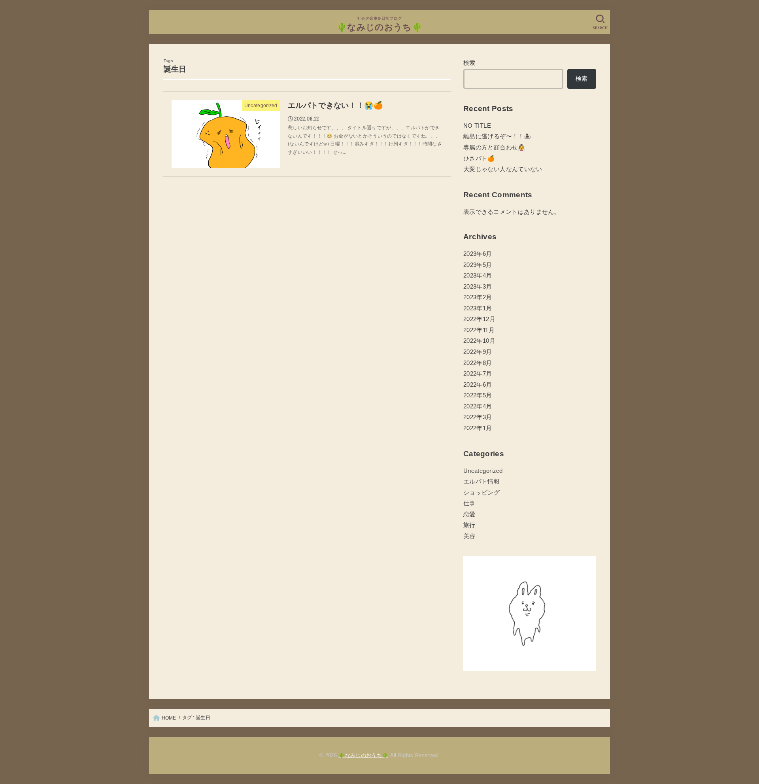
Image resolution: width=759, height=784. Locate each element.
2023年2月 (477, 297)
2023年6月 (477, 254)
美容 (469, 536)
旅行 (469, 525)
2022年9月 (477, 352)
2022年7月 (477, 373)
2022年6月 (477, 385)
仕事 (469, 503)
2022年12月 (479, 319)
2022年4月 (477, 406)
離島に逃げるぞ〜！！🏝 (497, 136)
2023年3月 (477, 286)
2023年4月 (477, 275)
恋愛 (469, 514)
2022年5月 (477, 395)
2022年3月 (477, 417)
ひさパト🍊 (479, 158)
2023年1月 (477, 308)
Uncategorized (483, 471)
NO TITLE (477, 126)
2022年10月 (479, 341)
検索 (469, 63)
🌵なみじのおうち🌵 (379, 27)
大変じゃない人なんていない (502, 169)
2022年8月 (477, 363)
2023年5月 (477, 265)
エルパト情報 (481, 481)
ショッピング (481, 492)
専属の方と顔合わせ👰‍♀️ (494, 147)
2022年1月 (477, 428)
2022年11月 (479, 330)
